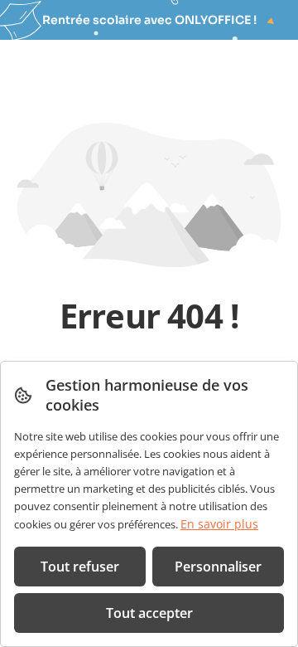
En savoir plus (219, 524)
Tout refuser (80, 566)
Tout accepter (149, 613)
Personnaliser (218, 566)
